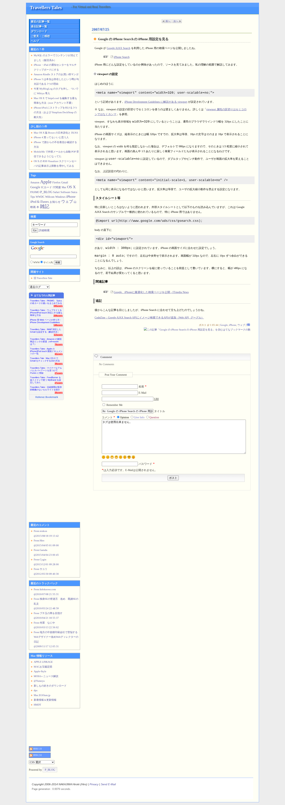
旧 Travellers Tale (43, 278)
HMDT (37, 704)
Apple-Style (40, 671)
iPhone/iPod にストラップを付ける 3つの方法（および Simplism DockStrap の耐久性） (55, 112)
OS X (71, 187)
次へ (176, 21)
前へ (168, 21)
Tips (32, 196)
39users (59, 363)
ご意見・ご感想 (40, 36)
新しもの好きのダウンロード (50, 685)
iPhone (232, 325)
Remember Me (114, 404)
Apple (46, 181)
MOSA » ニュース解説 (46, 676)
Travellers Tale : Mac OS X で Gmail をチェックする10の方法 (45, 359)
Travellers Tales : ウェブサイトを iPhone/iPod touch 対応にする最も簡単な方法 (46, 311)
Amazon (34, 182)
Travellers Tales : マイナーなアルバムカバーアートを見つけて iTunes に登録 (46, 369)
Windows (60, 196)
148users (58, 325)
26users (59, 392)
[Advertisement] (138, 341)
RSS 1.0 (37, 748)
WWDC (40, 196)
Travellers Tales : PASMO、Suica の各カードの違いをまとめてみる (46, 301)
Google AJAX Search (118, 48)
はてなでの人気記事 (44, 295)
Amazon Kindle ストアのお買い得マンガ (56, 74)
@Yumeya (39, 680)
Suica (74, 192)
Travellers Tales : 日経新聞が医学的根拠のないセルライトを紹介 (46, 388)
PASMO (34, 192)
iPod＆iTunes (39, 202)
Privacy (94, 784)
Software (65, 192)
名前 (143, 386)
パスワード (147, 463)
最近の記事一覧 (40, 21)
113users (58, 335)
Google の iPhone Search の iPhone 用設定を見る (133, 39)
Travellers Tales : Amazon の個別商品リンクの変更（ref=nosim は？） (45, 340)
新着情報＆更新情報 (45, 699)
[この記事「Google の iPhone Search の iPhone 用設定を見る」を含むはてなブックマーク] (248, 325)
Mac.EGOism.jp (42, 695)
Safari (56, 192)
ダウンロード (39, 31)
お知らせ (55, 201)
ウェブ (241, 325)
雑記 (44, 206)
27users (59, 373)
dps (35, 690)
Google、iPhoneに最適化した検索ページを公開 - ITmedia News (151, 292)
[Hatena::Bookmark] (47, 397)
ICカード (46, 187)
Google (224, 325)
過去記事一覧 (39, 26)
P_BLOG (46, 192)
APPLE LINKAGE (43, 661)
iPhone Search (122, 57)
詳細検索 (44, 230)
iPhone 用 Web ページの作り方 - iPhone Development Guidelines (45, 321)
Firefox (56, 182)
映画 (33, 207)
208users (58, 315)
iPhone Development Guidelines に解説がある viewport (155, 101)
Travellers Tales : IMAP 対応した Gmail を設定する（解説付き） (45, 330)
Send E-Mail (108, 784)
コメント (108, 417)
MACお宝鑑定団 (43, 666)
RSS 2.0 (37, 755)
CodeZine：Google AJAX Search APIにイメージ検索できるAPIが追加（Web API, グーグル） (149, 317)
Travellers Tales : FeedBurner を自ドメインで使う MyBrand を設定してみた (45, 378)
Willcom (49, 196)
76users (59, 344)
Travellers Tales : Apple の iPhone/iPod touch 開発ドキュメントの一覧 (46, 350)
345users (58, 306)
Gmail (64, 182)
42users (59, 354)
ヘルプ (35, 40)
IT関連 (57, 187)
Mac (64, 187)
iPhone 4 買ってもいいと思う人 (51, 137)
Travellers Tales (46, 7)
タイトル (159, 411)
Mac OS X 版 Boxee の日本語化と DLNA (56, 132)
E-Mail (142, 392)
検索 (33, 216)
